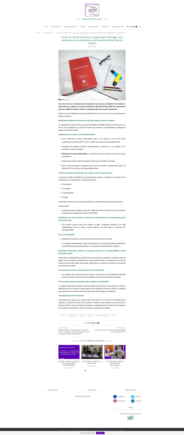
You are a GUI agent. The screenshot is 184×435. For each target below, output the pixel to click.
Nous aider (105, 26)
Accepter (100, 433)
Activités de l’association (70, 26)
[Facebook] (127, 26)
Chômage (62, 315)
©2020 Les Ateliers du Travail (81, 431)
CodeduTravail (72, 315)
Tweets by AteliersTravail (82, 396)
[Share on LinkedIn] (94, 323)
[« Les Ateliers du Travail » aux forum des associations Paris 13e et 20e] (115, 352)
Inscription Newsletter (118, 26)
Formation (83, 26)
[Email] (136, 26)
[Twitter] (129, 26)
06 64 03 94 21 (121, 431)
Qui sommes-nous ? (55, 26)
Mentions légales (64, 431)
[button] (61, 358)
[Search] (139, 26)
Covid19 (82, 315)
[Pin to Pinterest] (92, 323)
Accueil (46, 26)
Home (37, 33)
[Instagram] (131, 26)
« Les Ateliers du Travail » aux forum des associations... (115, 363)
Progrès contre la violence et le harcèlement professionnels (69, 363)
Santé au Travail (47, 33)
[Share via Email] (98, 323)
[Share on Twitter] (90, 323)
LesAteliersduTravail (101, 315)
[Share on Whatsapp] (96, 323)
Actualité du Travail (93, 26)
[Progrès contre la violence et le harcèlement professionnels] (69, 352)
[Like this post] (86, 323)
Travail (113, 315)
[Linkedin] (134, 26)
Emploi (90, 315)
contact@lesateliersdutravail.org (104, 431)
